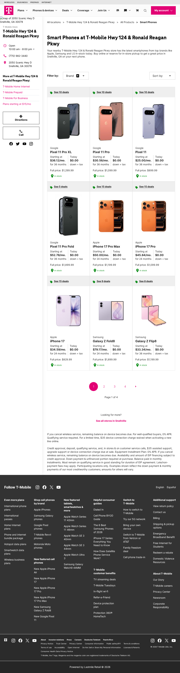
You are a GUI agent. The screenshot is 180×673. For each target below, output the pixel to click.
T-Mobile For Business (15, 98)
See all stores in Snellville (111, 420)
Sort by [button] (162, 76)
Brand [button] (70, 76)
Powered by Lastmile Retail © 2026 (90, 666)
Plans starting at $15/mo (17, 103)
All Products (127, 22)
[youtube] (24, 144)
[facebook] (11, 144)
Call (21, 133)
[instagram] (31, 144)
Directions (21, 118)
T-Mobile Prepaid (12, 92)
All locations (54, 22)
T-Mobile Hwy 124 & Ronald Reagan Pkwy (90, 22)
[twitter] (18, 144)
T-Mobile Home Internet (16, 86)
